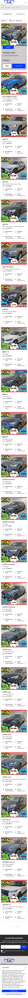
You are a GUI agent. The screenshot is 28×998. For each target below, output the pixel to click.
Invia (23, 946)
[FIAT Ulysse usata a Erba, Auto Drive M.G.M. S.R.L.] (14, 806)
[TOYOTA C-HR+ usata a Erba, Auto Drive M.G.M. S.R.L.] (14, 34)
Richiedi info (18, 66)
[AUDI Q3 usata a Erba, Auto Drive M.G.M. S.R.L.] (14, 296)
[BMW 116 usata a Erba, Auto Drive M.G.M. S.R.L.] (14, 338)
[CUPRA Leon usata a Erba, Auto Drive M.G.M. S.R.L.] (14, 636)
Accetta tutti (14, 991)
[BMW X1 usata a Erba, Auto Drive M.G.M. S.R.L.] (14, 423)
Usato (18, 7)
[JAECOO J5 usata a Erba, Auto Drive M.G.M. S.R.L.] (14, 891)
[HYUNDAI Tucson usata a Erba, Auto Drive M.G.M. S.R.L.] (14, 848)
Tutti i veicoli (7, 7)
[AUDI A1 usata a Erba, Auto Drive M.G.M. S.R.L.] (14, 126)
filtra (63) (20, 14)
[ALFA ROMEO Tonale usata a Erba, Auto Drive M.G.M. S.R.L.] (14, 83)
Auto (14, 7)
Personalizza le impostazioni (14, 994)
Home (2, 7)
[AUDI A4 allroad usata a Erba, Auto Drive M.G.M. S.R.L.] (14, 253)
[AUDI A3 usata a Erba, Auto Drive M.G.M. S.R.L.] (14, 168)
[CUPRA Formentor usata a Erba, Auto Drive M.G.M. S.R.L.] (14, 466)
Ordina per (8, 14)
